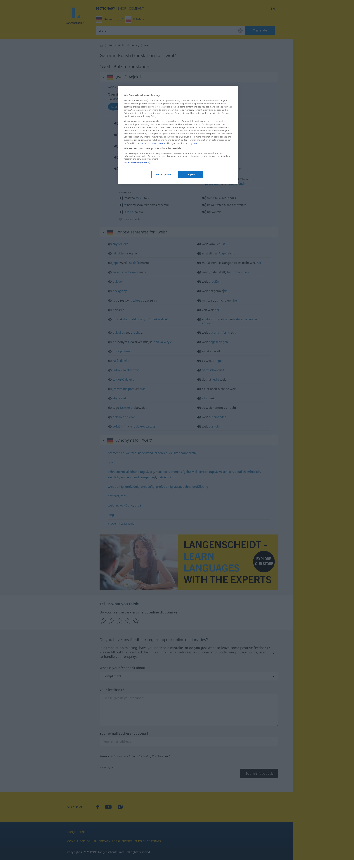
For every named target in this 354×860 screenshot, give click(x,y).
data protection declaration (153, 143)
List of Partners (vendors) (137, 162)
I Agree (191, 174)
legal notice (194, 143)
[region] (178, 135)
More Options (163, 174)
